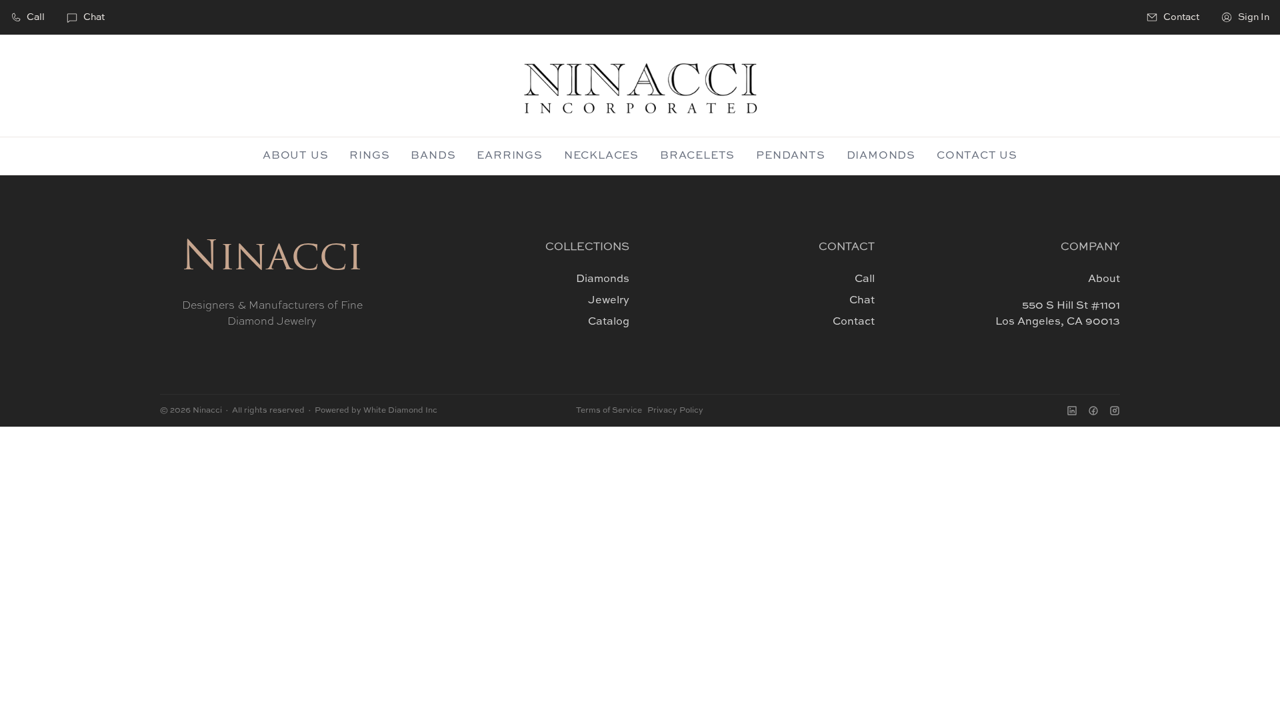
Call (36, 17)
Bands (433, 156)
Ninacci (272, 259)
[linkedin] (1072, 410)
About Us (295, 156)
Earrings (509, 156)
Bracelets (697, 156)
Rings (369, 156)
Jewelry (608, 300)
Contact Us (977, 156)
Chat (94, 17)
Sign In (1253, 17)
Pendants (790, 156)
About (1104, 279)
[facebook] (1093, 410)
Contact (854, 322)
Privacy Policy (675, 411)
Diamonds (881, 156)
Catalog (608, 322)
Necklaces (601, 156)
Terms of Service (609, 411)
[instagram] (1114, 410)
